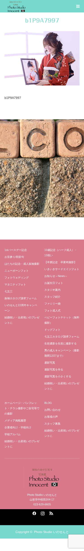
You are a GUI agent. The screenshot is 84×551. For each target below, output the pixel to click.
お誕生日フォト (53, 283)
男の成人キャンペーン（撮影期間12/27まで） (61, 353)
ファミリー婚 (52, 303)
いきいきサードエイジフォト (61, 269)
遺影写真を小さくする (57, 376)
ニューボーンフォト (16, 270)
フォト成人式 (52, 310)
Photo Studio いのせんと (51, 532)
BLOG (48, 403)
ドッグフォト (52, 329)
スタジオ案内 (52, 289)
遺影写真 (49, 362)
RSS (50, 512)
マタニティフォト (15, 284)
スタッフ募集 (52, 423)
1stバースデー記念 (15, 250)
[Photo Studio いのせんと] (42, 477)
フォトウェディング (16, 277)
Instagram (42, 512)
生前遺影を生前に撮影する (60, 343)
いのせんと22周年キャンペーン (20, 308)
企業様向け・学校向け (17, 427)
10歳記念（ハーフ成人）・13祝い (60, 252)
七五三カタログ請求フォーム (61, 336)
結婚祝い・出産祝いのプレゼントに (21, 320)
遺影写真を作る (53, 369)
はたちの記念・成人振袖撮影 (21, 263)
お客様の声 (51, 416)
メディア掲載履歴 (15, 420)
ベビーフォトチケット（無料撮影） (61, 320)
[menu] (77, 6)
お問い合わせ (52, 409)
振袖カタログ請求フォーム (20, 298)
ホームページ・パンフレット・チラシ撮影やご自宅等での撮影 (21, 408)
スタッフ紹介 (52, 296)
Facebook (33, 512)
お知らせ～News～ (55, 276)
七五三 (8, 291)
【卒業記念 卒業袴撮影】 (60, 262)
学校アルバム (12, 434)
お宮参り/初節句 (14, 256)
